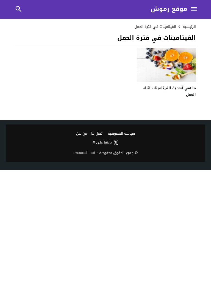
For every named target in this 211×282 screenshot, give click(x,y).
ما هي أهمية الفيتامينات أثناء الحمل (169, 91)
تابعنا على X (102, 142)
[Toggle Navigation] (194, 9)
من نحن (81, 133)
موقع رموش (169, 9)
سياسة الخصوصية (121, 133)
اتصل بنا (97, 133)
